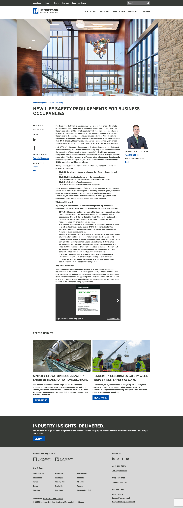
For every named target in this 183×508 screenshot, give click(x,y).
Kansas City (59, 473)
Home (35, 103)
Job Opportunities (119, 471)
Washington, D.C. (84, 490)
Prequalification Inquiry (121, 498)
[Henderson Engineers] (64, 459)
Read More (41, 400)
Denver (36, 486)
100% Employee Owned (53, 499)
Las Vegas (59, 478)
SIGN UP (39, 438)
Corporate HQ (38, 473)
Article (36, 167)
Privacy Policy (70, 502)
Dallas (35, 482)
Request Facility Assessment (123, 502)
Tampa (80, 486)
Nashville (58, 486)
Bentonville (37, 478)
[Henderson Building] (42, 459)
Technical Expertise (41, 158)
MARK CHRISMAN (132, 155)
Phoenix (80, 478)
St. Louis (80, 482)
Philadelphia (82, 473)
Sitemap (81, 502)
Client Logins (117, 494)
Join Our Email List (119, 482)
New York (59, 490)
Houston (36, 490)
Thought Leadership (55, 103)
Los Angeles (60, 482)
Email (127, 162)
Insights (42, 103)
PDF (34, 171)
